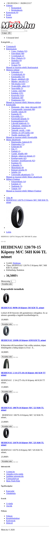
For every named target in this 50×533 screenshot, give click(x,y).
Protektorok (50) (18, 100)
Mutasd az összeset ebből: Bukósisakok (22, 67)
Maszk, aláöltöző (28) (20, 79)
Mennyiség (5, 281)
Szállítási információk (15, 476)
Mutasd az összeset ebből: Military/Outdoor (23, 191)
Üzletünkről (11, 46)
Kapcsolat (10, 491)
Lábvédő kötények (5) (20, 123)
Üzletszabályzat (12, 479)
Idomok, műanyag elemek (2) (23, 156)
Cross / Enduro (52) (19, 51)
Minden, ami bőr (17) (20, 81)
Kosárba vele (7, 284)
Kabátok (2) (16, 184)
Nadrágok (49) (17, 98)
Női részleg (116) (18, 84)
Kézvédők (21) (17, 116)
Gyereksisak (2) (17, 56)
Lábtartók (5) (16, 165)
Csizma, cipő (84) (18, 91)
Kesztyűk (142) (17, 95)
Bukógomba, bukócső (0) (21, 142)
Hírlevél (9, 523)
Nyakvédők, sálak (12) (20, 86)
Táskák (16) (16, 188)
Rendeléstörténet (13, 518)
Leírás (8, 232)
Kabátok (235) (17, 93)
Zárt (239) (15, 63)
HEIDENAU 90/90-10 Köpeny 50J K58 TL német (22, 308)
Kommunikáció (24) (19, 121)
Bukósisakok (11, 49)
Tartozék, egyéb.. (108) (20, 130)
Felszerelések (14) (18, 181)
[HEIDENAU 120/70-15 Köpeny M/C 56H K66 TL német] (17, 228)
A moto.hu (10, 472)
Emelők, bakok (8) (18, 112)
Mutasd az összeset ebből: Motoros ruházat (23, 102)
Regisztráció (16, 8)
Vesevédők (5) (17, 88)
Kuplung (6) (16, 163)
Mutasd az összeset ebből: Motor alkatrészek (24, 177)
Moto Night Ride (13, 481)
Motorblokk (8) (17, 167)
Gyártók (9, 503)
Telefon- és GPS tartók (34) (22, 133)
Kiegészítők (11, 105)
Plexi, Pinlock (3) (18, 58)
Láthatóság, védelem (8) (21, 126)
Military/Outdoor (13, 179)
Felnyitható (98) (17, 53)
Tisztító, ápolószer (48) (20, 135)
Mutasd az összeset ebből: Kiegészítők (21, 137)
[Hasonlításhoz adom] (5, 241)
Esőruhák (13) (17, 72)
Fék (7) (14, 149)
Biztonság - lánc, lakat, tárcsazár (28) (26, 107)
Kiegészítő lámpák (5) (20, 119)
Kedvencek (10, 521)
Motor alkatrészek (13, 140)
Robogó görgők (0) (19, 170)
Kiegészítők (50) (18, 77)
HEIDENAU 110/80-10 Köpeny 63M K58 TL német (23, 340)
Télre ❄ (9, 198)
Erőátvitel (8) (16, 147)
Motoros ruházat (12, 70)
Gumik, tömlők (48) (19, 154)
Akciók (9, 506)
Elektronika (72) (17, 144)
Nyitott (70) (16, 65)
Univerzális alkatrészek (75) (22, 174)
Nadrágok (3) (16, 186)
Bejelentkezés (16, 10)
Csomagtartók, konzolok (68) (23, 109)
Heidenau (17, 263)
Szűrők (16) (16, 172)
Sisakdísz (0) (16, 60)
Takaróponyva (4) (18, 128)
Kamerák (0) (16, 114)
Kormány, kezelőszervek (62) (23, 161)
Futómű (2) (15, 151)
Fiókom (9, 516)
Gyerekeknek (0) (18, 74)
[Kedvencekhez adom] (2, 241)
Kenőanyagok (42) (19, 158)
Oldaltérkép (11, 493)
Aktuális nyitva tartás (14, 474)
